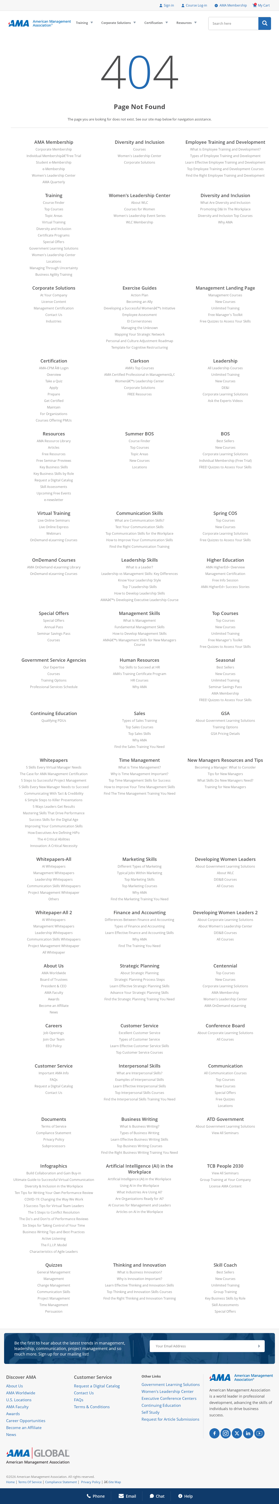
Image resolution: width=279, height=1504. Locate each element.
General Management (53, 1272)
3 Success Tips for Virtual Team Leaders (53, 1206)
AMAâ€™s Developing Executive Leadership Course (139, 600)
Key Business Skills (54, 467)
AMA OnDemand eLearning (225, 1005)
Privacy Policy (53, 1139)
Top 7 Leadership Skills (139, 587)
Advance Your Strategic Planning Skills (139, 992)
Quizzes (53, 1265)
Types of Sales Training (139, 720)
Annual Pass (53, 627)
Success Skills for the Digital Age (53, 819)
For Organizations (53, 414)
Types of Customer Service (139, 1039)
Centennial (225, 966)
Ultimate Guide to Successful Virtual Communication (53, 1179)
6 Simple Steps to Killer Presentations (54, 800)
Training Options (54, 680)
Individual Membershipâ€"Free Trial (54, 156)
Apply (53, 387)
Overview (54, 374)
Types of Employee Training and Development (225, 156)
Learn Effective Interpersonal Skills (139, 1086)
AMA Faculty (54, 992)
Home (10, 1482)
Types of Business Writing (139, 1133)
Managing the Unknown (139, 328)
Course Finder (54, 202)
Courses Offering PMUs (54, 420)
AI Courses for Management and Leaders (139, 1205)
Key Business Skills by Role (53, 473)
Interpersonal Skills (140, 1066)
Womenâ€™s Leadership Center (139, 381)
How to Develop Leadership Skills (139, 593)
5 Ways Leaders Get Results (54, 806)
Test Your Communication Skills (139, 527)
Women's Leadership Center (54, 175)
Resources (186, 24)
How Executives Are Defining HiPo (54, 832)
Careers (53, 1026)
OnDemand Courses (54, 560)
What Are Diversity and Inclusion (225, 202)
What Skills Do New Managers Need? (225, 780)
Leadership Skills (139, 560)
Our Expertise (53, 667)
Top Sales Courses (139, 727)
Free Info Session (225, 580)
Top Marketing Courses (139, 886)
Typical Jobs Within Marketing (139, 873)
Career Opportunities (25, 1420)
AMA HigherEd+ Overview (225, 567)
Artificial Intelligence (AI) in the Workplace (139, 1169)
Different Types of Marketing (140, 866)
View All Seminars (225, 1133)
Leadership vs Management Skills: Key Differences (139, 573)
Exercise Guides (140, 288)
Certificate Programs (54, 235)
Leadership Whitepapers (54, 879)
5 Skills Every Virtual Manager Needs (53, 767)
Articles (53, 447)
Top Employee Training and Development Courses (225, 169)
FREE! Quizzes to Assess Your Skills (225, 467)
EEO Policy (54, 1046)
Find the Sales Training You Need (139, 746)
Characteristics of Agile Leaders (54, 1251)
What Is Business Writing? (139, 1126)
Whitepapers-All (53, 859)
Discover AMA (21, 1377)
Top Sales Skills (139, 733)
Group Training (225, 1292)
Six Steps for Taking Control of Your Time (54, 1225)
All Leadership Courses (225, 368)
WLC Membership (139, 222)
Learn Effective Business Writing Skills (139, 1139)
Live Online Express (54, 527)
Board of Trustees (54, 979)
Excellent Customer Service (139, 1033)
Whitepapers (54, 760)
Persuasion (53, 1311)
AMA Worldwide (54, 973)
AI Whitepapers (54, 866)
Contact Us (53, 314)
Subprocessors (53, 1146)
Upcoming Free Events (54, 493)
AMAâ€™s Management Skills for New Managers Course (139, 642)
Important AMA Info (54, 1073)
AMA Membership (233, 5)
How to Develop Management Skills (140, 633)
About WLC (139, 202)
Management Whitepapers (53, 873)
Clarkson (139, 361)
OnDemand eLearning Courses (53, 540)
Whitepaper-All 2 (54, 912)
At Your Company (53, 295)
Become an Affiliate (54, 1005)
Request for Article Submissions (170, 1419)
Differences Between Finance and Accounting (139, 919)
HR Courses (139, 680)
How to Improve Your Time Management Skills (139, 787)
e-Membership (53, 169)
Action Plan (139, 295)
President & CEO (53, 986)
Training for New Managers (225, 787)
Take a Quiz (53, 381)
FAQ (77, 1399)
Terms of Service (53, 1126)
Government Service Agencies (53, 660)
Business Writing (139, 1119)
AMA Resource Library (54, 441)
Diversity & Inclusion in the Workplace (54, 1186)
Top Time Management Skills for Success (140, 780)
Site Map (115, 1482)
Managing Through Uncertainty (54, 268)
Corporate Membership (54, 149)
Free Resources (54, 454)
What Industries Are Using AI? (139, 1192)
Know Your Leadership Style (139, 580)
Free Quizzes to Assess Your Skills (225, 321)
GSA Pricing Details (225, 733)
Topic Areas (53, 215)
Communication (225, 1066)
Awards (53, 999)
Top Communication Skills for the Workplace (139, 533)
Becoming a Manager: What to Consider (225, 767)
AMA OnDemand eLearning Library (53, 567)
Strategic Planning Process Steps (139, 979)
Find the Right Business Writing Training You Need (139, 1152)
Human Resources (139, 660)
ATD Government (225, 1119)
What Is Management (139, 620)
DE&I (225, 387)
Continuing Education (53, 713)
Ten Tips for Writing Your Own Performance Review (54, 1192)
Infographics (53, 1166)
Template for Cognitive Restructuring (139, 347)
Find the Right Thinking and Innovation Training (139, 1298)
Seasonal (225, 660)
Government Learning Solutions (53, 248)
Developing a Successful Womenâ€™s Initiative (139, 308)
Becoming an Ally (139, 301)
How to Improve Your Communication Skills (139, 540)
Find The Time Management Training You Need (139, 793)
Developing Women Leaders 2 (225, 912)
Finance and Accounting (140, 912)
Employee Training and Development (225, 142)
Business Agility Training (53, 274)
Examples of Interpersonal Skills (139, 1079)
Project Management (54, 1298)
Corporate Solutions (118, 24)
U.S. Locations (18, 1399)
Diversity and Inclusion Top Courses (225, 215)
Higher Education (225, 560)
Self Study (151, 1412)
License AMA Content (225, 1186)
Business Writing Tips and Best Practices (54, 1232)
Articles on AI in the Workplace (139, 1211)
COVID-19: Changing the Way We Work (54, 1199)
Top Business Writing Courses (139, 1146)
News (54, 1012)
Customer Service (139, 1026)
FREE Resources (139, 394)
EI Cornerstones (139, 321)
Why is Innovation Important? (139, 1278)
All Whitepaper (53, 952)
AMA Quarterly (53, 182)
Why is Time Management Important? (139, 774)
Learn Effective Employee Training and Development (225, 162)
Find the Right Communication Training (139, 546)
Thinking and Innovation (139, 1265)
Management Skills (139, 613)
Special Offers (53, 242)
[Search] (264, 23)
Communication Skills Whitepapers (54, 886)
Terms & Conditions (92, 1406)
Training (84, 24)
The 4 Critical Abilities (53, 839)
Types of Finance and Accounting (139, 926)
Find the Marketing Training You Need (140, 899)
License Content (53, 301)
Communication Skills (139, 513)
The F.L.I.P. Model (54, 1245)
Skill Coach (225, 1265)
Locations (53, 261)
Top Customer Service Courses (139, 1052)
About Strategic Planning (140, 973)
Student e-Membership (53, 162)
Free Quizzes (225, 1099)
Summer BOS (139, 434)
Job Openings (54, 1033)
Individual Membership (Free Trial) (225, 460)
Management (54, 1278)
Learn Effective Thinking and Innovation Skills (139, 1285)
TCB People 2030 (225, 1166)
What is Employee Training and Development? (225, 149)
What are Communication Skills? (139, 520)
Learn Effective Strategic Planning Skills (140, 986)
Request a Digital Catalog (54, 480)
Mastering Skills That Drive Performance (54, 813)
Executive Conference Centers (169, 1398)
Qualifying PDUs (53, 720)
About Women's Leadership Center (225, 926)
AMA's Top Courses (139, 368)
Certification (155, 24)
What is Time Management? (139, 767)
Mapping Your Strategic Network (140, 334)
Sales (139, 713)
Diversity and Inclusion (139, 142)
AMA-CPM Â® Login (54, 368)
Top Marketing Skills (139, 879)
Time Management (139, 760)
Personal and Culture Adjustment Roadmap (139, 341)
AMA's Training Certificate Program (139, 674)
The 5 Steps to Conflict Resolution (54, 1212)
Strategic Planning (139, 966)
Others (53, 899)
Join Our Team (54, 1039)
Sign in (169, 5)
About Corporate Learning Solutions (225, 919)
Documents (53, 1119)
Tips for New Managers (225, 774)
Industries (53, 321)
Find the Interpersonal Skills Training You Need (139, 1099)
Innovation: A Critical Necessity (53, 845)
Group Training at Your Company (225, 1179)
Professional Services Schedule (54, 687)
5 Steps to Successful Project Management (53, 780)
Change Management (53, 1285)
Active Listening (54, 1238)
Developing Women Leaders (225, 859)
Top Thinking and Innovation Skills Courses (139, 1292)
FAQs (54, 1079)
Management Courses (225, 295)
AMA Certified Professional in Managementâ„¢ (139, 374)
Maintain (53, 407)
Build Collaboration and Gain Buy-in (53, 1173)
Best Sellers (225, 441)
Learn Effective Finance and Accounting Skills (139, 933)
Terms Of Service (30, 1482)
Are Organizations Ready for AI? (139, 1198)
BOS (225, 434)
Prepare (54, 394)
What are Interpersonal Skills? (139, 1073)
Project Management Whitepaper (53, 892)
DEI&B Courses (225, 879)
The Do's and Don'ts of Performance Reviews (53, 1219)
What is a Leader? (139, 567)
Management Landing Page (225, 288)
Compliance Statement (53, 1133)
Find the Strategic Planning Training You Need (139, 999)
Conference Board (225, 1026)
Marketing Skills (139, 859)
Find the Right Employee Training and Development (225, 175)
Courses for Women (139, 209)
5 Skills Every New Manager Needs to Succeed (54, 787)
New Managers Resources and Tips (225, 760)
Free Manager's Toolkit (225, 314)
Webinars (53, 533)
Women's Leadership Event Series (140, 215)
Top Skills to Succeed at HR (139, 667)
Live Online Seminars (54, 520)
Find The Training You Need (139, 946)
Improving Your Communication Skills (54, 826)
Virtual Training (54, 222)
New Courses (225, 301)
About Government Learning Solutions (225, 720)
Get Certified (54, 400)
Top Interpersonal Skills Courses (139, 1092)
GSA (225, 713)
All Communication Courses (225, 1073)
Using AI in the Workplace (139, 1185)
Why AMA (225, 222)
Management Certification (54, 308)
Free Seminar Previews (53, 460)
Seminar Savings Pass (53, 633)
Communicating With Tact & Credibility (53, 793)
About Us (54, 966)
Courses (139, 149)
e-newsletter (53, 500)
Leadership (225, 361)
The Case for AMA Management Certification (54, 774)
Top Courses (53, 209)
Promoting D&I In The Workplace (225, 209)
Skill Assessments (53, 486)
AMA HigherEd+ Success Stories (225, 587)
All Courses (225, 886)
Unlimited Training (225, 308)
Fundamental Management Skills (140, 627)
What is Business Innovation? (139, 1272)
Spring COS (225, 513)
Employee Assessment (139, 314)
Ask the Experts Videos (225, 400)
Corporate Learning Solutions (225, 394)
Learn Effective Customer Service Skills (139, 1046)
